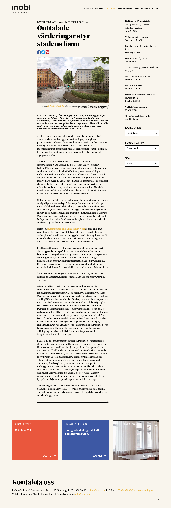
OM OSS (88, 8)
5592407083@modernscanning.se (135, 490)
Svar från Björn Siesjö (134, 86)
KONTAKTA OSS (149, 8)
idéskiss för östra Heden (55, 106)
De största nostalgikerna (136, 58)
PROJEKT (100, 8)
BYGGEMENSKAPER (128, 8)
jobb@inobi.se (82, 494)
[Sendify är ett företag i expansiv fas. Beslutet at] (136, 444)
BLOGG (111, 8)
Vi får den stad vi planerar (136, 37)
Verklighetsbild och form (136, 107)
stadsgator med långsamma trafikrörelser (66, 229)
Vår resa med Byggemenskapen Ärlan (141, 68)
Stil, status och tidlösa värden (138, 116)
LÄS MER (148, 455)
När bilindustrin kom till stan (138, 77)
